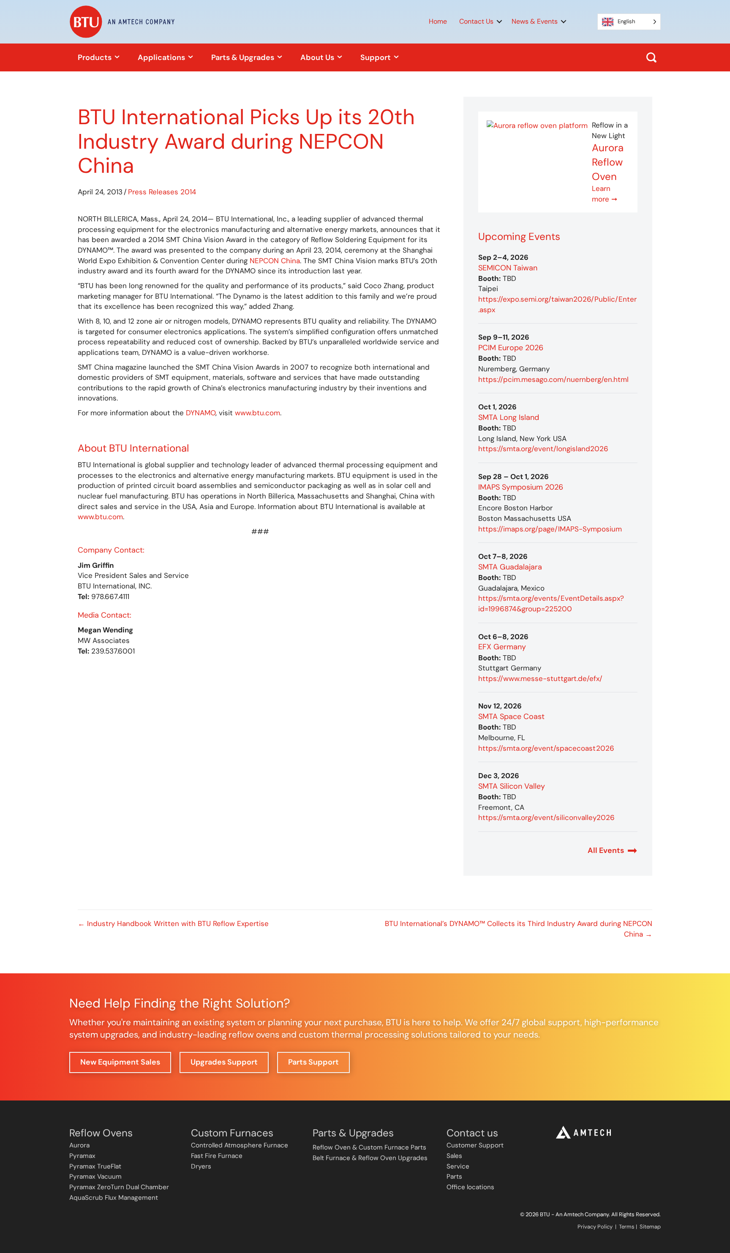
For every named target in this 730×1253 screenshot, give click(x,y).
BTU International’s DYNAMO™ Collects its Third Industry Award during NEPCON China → (518, 929)
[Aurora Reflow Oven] (537, 125)
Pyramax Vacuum (95, 1176)
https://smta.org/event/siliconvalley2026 (546, 817)
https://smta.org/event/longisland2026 (543, 448)
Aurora (79, 1145)
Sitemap (650, 1226)
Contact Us (476, 21)
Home (438, 21)
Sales (454, 1156)
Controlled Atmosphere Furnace (239, 1145)
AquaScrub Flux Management (113, 1197)
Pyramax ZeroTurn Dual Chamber (119, 1187)
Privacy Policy (595, 1226)
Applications (162, 57)
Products (95, 57)
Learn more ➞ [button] (604, 194)
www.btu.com (257, 412)
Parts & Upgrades (243, 57)
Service (458, 1166)
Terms (627, 1226)
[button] (499, 21)
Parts (454, 1176)
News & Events (535, 21)
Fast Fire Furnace (216, 1156)
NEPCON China (275, 260)
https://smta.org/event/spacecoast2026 (546, 748)
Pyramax (82, 1156)
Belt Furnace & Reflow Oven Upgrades (370, 1158)
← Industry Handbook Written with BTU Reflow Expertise (173, 923)
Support (376, 57)
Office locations (470, 1187)
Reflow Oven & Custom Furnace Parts (369, 1147)
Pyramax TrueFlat (95, 1166)
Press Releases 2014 (162, 191)
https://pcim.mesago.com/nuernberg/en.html (553, 379)
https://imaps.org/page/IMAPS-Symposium (550, 529)
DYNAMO (200, 412)
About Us (318, 57)
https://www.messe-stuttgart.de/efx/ (540, 678)
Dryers (201, 1166)
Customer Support (475, 1145)
